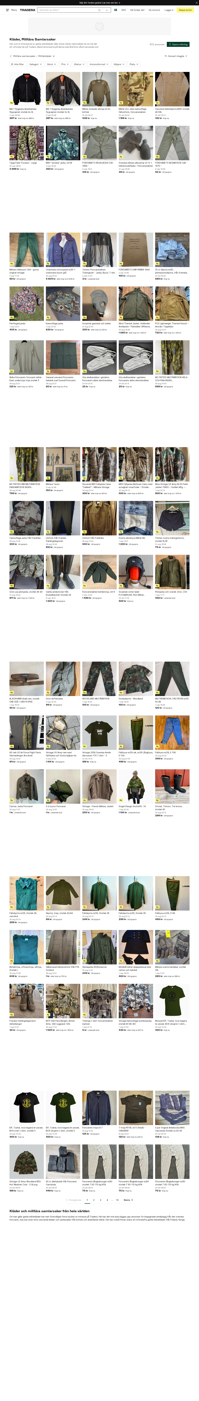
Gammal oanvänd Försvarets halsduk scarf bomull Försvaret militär (60, 379)
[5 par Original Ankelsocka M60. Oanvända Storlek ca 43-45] (172, 1108)
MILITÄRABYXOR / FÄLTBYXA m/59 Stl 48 (172, 700)
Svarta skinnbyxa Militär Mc (132, 538)
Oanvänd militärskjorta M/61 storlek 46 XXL (172, 110)
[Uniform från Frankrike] (99, 518)
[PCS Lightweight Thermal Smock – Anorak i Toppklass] (172, 303)
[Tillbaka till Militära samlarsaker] (10, 56)
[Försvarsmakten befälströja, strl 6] (99, 572)
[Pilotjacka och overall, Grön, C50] (172, 572)
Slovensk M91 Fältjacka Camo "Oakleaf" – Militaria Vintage (96, 485)
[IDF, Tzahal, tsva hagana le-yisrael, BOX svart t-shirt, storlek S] (26, 1108)
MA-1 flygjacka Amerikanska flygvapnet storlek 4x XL (22, 110)
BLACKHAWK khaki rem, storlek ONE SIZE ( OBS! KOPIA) (24, 700)
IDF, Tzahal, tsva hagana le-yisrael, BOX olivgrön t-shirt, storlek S (63, 1129)
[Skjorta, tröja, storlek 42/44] (63, 893)
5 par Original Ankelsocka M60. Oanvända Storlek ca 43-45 (170, 1129)
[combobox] (70, 10)
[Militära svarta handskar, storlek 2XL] (172, 947)
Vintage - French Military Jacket (97, 806)
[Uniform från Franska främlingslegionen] (63, 518)
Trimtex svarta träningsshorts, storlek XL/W (169, 539)
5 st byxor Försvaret (56, 806)
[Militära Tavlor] (63, 464)
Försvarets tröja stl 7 (92, 1127)
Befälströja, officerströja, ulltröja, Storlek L (25, 968)
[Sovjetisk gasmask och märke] (99, 303)
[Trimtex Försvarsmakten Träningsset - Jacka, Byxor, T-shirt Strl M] (99, 250)
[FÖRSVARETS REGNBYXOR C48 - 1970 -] (172, 143)
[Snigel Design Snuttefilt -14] (136, 786)
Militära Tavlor (53, 484)
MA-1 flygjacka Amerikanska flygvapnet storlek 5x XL (59, 110)
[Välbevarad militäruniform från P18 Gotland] (63, 947)
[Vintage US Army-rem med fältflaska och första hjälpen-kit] (63, 732)
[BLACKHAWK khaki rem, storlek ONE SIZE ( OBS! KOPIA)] (26, 679)
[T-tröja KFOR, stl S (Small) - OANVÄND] (136, 1108)
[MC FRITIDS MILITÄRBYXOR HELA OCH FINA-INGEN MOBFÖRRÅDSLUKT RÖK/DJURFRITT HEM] (172, 357)
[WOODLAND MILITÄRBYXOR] (99, 679)
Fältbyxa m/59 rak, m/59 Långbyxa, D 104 (136, 754)
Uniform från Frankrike (93, 538)
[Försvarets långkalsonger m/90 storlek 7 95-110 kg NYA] (99, 1161)
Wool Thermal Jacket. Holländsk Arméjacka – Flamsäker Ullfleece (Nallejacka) (134, 325)
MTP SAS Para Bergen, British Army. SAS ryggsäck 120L (60, 1022)
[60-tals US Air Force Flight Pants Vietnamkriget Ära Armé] (26, 732)
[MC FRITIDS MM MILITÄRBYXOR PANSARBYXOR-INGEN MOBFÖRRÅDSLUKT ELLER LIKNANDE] (26, 464)
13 (117, 1200)
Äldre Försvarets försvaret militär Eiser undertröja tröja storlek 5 (25, 379)
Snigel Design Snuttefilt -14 (132, 806)
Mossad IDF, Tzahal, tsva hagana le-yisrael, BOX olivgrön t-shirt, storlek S (171, 1022)
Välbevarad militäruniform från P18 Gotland (62, 968)
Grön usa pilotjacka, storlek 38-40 (26, 592)
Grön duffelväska (54, 698)
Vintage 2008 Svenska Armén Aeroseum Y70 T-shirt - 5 (96, 754)
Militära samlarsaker (24, 56)
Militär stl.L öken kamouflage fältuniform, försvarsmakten (132, 110)
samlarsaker (65, 1219)
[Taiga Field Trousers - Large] (26, 143)
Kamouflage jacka (54, 323)
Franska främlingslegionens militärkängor (22, 1022)
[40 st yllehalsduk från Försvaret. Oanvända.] (63, 1161)
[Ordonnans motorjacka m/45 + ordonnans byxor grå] (63, 250)
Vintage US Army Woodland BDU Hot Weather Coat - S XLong (25, 1183)
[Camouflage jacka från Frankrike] (26, 518)
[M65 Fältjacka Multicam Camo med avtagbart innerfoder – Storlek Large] (136, 464)
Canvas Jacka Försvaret (21, 806)
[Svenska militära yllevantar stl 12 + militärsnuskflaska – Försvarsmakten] (136, 143)
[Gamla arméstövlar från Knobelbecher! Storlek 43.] (63, 572)
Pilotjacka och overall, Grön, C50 (171, 592)
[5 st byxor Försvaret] (63, 786)
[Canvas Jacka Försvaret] (26, 786)
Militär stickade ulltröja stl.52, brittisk (96, 110)
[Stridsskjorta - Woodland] (136, 679)
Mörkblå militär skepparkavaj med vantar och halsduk (135, 968)
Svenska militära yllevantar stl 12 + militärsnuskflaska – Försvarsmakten (136, 164)
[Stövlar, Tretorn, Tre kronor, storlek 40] (172, 786)
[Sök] (99, 9)
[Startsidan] (27, 10)
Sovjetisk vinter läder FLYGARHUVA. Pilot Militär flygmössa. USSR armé (131, 593)
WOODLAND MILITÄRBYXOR (95, 698)
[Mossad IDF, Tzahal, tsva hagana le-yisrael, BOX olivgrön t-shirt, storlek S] (172, 1001)
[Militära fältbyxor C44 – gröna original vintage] (26, 250)
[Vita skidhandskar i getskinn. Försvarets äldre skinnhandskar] (99, 357)
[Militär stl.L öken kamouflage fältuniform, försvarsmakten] (136, 89)
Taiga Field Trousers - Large (23, 163)
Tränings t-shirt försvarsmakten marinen (97, 1022)
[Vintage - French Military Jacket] (99, 786)
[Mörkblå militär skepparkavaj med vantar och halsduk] (136, 947)
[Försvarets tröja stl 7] (99, 1108)
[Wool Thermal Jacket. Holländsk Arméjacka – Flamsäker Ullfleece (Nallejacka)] (136, 303)
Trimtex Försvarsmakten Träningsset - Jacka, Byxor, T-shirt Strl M (99, 271)
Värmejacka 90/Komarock (94, 967)
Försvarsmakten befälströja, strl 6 (98, 592)
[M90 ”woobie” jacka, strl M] (63, 143)
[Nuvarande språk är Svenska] (115, 10)
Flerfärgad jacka (17, 323)
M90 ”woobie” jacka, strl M (59, 163)
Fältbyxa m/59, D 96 (165, 913)
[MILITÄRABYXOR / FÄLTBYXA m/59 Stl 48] (172, 679)
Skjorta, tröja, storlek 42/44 (59, 913)
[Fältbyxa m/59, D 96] (172, 893)
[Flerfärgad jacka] (26, 303)
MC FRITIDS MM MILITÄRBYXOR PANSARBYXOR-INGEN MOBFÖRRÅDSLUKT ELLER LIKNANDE (24, 486)
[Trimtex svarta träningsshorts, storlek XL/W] (172, 518)
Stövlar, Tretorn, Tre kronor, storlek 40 (168, 808)
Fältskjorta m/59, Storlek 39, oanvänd (23, 914)
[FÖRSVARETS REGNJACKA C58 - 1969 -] (99, 143)
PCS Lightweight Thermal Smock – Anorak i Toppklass (171, 325)
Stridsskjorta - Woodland (131, 698)
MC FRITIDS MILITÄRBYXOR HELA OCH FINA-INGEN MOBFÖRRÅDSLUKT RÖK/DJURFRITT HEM (171, 379)
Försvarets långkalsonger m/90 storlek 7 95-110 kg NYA (97, 1183)
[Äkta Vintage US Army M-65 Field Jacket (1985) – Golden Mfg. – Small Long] (172, 464)
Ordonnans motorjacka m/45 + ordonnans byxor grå (60, 271)
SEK (123, 10)
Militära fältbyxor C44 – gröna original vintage (24, 271)
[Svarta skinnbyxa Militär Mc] (136, 518)
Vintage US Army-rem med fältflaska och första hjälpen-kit (61, 754)
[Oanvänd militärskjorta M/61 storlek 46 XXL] (172, 89)
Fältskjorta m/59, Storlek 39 (95, 913)
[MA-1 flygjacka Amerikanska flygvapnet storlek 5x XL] (63, 89)
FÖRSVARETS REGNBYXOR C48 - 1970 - (171, 164)
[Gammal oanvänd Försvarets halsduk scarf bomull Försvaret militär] (63, 357)
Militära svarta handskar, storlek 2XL (170, 968)
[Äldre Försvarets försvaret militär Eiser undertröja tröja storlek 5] (26, 357)
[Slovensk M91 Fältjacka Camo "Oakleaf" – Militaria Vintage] (99, 464)
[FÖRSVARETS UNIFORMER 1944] (136, 250)
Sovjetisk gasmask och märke (96, 323)
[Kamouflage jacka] (63, 303)
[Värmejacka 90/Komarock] (99, 947)
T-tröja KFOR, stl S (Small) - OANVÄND (132, 1129)
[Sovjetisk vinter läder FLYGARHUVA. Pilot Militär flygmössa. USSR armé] (136, 572)
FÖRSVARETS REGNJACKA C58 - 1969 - (98, 164)
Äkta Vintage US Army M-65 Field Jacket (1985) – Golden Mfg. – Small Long (171, 486)
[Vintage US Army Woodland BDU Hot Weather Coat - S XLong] (26, 1161)
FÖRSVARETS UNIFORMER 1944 (134, 269)
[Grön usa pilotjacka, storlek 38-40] (26, 572)
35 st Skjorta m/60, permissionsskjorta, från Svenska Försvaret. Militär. (171, 271)
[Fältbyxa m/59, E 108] (172, 732)
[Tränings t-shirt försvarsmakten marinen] (99, 1001)
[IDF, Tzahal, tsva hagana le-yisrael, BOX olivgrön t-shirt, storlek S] (63, 1108)
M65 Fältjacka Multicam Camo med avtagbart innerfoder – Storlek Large (135, 486)
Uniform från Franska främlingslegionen (56, 539)
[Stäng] (196, 2)
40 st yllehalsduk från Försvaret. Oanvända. (61, 1183)
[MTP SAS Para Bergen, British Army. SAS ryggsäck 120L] (63, 1001)
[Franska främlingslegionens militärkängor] (26, 1001)
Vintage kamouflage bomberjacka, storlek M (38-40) (135, 1022)
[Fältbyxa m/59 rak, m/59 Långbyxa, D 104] (136, 732)
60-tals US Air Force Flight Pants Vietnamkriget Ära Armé (25, 754)
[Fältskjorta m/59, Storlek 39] (99, 893)
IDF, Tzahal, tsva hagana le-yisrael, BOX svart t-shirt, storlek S (26, 1129)
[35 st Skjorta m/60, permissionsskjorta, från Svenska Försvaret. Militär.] (172, 250)
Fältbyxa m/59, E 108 (165, 752)
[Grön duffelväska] (63, 679)
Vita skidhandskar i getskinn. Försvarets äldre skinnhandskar (97, 379)
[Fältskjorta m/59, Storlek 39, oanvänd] (26, 893)
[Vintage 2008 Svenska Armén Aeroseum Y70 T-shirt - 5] (99, 732)
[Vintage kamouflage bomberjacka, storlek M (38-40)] (136, 1001)
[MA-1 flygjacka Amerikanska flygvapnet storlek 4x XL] (26, 89)
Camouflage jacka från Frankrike (25, 538)
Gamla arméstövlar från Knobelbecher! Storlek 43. (59, 593)
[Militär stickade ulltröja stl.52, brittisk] (99, 89)
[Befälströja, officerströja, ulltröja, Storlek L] (26, 947)
